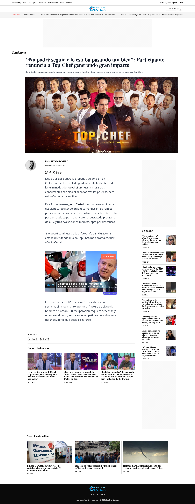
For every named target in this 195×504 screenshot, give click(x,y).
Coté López (32, 2)
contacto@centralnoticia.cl (87, 500)
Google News (171, 9)
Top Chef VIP (74, 187)
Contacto (94, 495)
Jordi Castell (76, 204)
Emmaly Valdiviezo (56, 161)
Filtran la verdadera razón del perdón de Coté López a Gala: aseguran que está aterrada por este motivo (50, 14)
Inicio (102, 495)
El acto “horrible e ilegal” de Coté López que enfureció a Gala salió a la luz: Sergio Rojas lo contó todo (130, 14)
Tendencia (19, 52)
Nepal (62, 2)
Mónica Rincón (53, 2)
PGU (24, 2)
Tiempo (69, 2)
